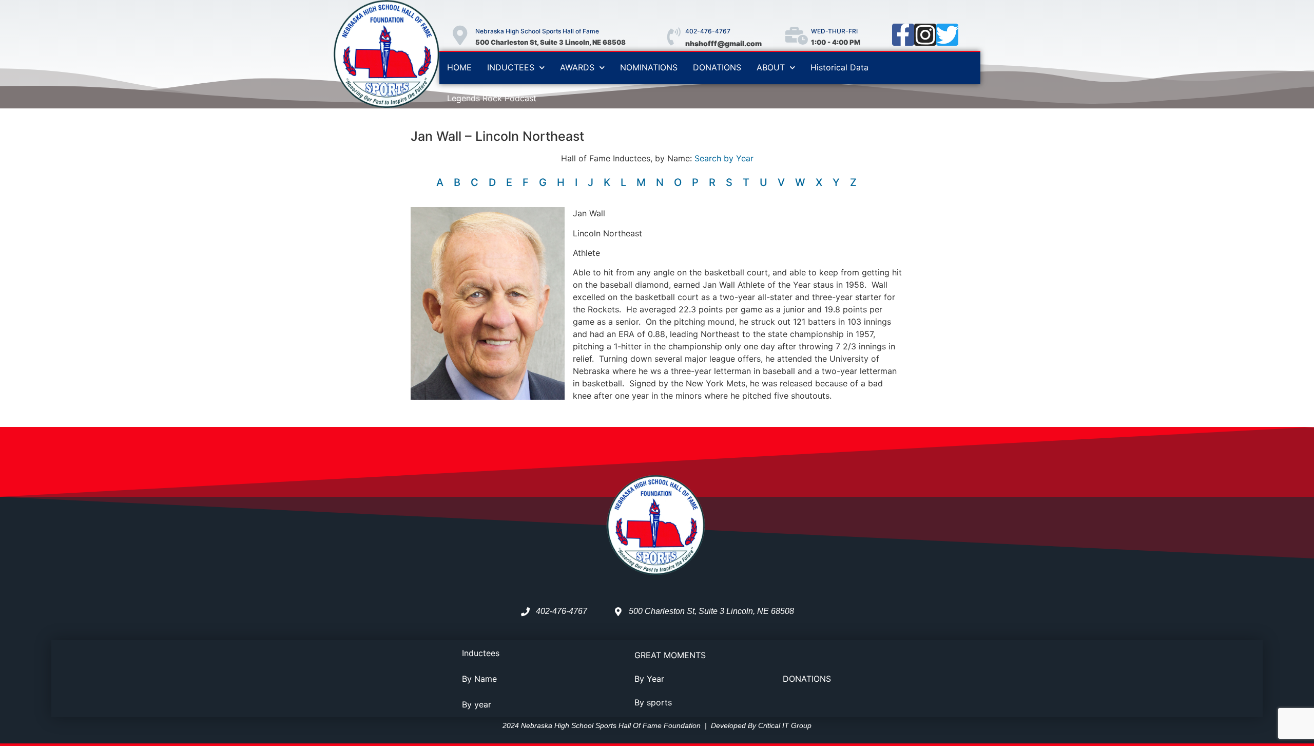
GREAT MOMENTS (670, 655)
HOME (459, 67)
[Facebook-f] (903, 35)
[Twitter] (947, 35)
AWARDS (577, 67)
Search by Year (723, 158)
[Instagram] (925, 35)
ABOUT (771, 67)
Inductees (480, 653)
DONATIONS (717, 67)
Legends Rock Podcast (491, 98)
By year (476, 704)
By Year (649, 679)
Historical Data (839, 67)
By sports (653, 702)
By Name (479, 679)
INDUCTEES (510, 67)
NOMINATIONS (649, 67)
